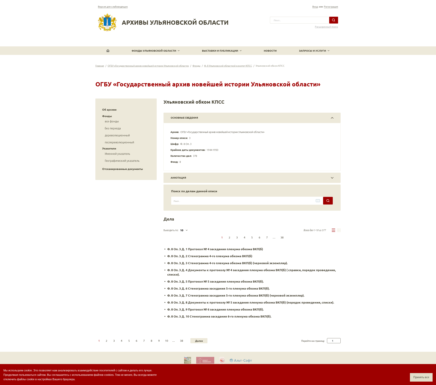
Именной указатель (117, 153)
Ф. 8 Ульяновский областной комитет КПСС (228, 65)
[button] (155, 50)
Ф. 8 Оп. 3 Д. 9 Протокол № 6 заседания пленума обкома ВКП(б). (215, 309)
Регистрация (331, 6)
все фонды (112, 121)
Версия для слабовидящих (113, 6)
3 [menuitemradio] (237, 237)
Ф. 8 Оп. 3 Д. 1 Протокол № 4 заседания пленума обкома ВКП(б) (215, 249)
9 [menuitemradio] (159, 340)
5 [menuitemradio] (252, 237)
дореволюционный (117, 135)
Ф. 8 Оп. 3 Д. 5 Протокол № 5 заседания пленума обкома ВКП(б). (215, 281)
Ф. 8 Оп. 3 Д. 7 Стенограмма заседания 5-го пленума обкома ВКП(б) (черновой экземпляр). (235, 295)
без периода (113, 128)
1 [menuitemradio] (222, 237)
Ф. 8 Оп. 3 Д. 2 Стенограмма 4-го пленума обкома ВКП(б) (209, 256)
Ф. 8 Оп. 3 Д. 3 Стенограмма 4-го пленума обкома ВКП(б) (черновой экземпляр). (227, 263)
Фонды (196, 65)
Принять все (421, 377)
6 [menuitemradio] (259, 237)
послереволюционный (119, 142)
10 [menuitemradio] (166, 340)
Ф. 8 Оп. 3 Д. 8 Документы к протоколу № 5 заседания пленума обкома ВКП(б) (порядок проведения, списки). (250, 302)
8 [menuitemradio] (151, 340)
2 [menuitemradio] (229, 237)
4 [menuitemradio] (244, 237)
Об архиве (109, 109)
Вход (315, 6)
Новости (270, 50)
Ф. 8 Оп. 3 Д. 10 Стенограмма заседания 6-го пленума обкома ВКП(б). (219, 316)
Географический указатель (122, 160)
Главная (99, 65)
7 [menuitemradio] (267, 237)
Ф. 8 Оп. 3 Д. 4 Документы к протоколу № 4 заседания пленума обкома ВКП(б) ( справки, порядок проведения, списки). (251, 272)
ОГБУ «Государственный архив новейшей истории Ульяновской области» (148, 65)
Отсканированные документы (122, 169)
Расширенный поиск (326, 26)
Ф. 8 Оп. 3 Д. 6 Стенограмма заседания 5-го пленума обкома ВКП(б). (218, 288)
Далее (199, 340)
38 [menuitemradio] (282, 237)
